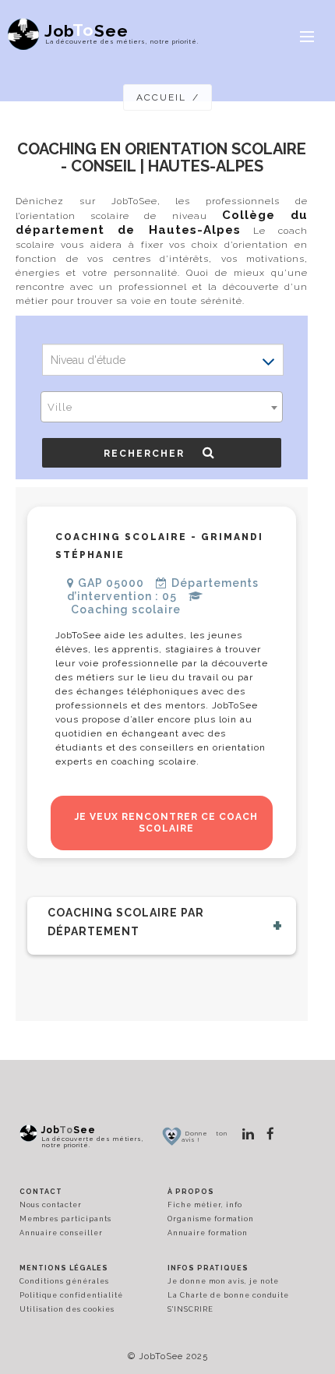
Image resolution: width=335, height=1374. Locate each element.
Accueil (161, 97)
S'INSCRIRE (190, 1309)
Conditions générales (64, 1281)
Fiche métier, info (205, 1205)
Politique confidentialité (71, 1295)
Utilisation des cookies (67, 1309)
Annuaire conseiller (61, 1233)
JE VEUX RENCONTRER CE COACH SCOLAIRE (166, 822)
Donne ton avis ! (204, 1136)
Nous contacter (50, 1205)
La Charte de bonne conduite (228, 1295)
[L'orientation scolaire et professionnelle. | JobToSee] (28, 1133)
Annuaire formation (208, 1233)
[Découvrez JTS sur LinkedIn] (248, 1134)
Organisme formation (211, 1219)
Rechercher (150, 453)
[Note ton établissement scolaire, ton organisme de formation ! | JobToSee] (172, 1135)
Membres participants (65, 1219)
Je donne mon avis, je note (223, 1281)
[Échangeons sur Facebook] (270, 1134)
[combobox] (162, 406)
